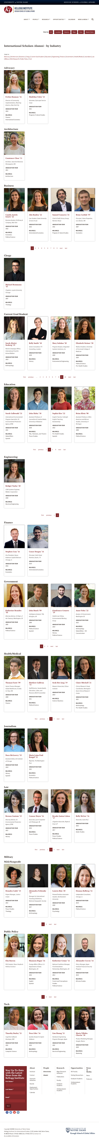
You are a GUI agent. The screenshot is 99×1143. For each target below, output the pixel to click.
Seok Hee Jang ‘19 (59, 682)
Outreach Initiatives (33, 1079)
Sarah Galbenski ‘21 (14, 413)
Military (7, 59)
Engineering (55, 57)
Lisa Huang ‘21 (58, 1033)
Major (74, 32)
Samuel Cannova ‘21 (60, 215)
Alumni (45, 1075)
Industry (66, 32)
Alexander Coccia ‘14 (84, 960)
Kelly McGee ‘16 (82, 816)
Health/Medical (78, 57)
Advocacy (7, 57)
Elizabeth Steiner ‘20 (84, 343)
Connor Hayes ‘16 (36, 816)
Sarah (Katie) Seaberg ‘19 (11, 344)
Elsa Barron (10, 960)
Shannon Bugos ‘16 (37, 960)
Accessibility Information (11, 1136)
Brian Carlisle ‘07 (83, 215)
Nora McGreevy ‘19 (14, 755)
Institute (32, 1071)
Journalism (87, 57)
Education (48, 57)
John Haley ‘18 (35, 413)
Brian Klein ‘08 (82, 413)
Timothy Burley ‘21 (14, 1033)
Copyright (7, 1129)
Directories (47, 1071)
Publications (60, 1077)
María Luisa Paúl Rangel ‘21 (36, 756)
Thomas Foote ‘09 (13, 682)
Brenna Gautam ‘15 (14, 816)
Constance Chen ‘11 (14, 158)
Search (92, 20)
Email (8, 1097)
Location (58, 32)
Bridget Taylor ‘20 (13, 486)
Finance (62, 57)
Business (22, 57)
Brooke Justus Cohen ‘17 (61, 817)
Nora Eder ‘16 (34, 1033)
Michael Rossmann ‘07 (14, 285)
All (51, 32)
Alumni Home (90, 32)
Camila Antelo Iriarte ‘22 (12, 216)
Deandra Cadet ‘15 (13, 891)
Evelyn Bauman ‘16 (14, 97)
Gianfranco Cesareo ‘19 (60, 611)
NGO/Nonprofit (14, 59)
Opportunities (58, 19)
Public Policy (24, 59)
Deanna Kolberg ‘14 (84, 891)
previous (31, 377)
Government (69, 57)
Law (93, 57)
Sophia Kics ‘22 (58, 413)
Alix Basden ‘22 (35, 215)
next (61, 248)
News (88, 1075)
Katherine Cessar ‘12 (61, 960)
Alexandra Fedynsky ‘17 (37, 892)
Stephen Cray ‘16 (13, 551)
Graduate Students (59, 1084)
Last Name (9, 1089)
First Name (10, 1081)
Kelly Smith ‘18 (35, 343)
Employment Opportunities (34, 1088)
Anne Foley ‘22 (82, 610)
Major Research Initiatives (61, 1072)
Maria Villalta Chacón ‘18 (81, 1034)
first (24, 377)
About (26, 19)
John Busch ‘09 (35, 610)
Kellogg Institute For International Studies (17, 1131)
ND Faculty (74, 1071)
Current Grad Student (37, 57)
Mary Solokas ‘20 (59, 343)
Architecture (14, 57)
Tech (30, 59)
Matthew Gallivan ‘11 (36, 683)
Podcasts (89, 1079)
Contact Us (37, 1134)
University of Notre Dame (22, 1129)
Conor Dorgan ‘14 (36, 551)
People (35, 19)
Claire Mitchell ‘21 (83, 682)
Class (80, 32)
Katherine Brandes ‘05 (13, 611)
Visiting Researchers (77, 1075)
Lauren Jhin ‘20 (58, 891)
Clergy (28, 57)
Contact (32, 1075)
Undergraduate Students (61, 1089)
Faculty (59, 1080)
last (66, 248)
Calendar (71, 19)
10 (65, 377)
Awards (32, 1084)
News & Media (83, 19)
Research (45, 19)
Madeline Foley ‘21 (37, 97)
